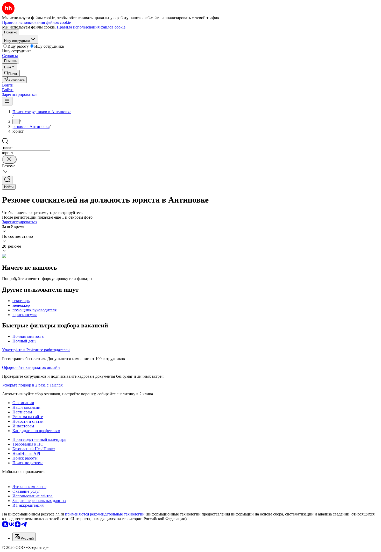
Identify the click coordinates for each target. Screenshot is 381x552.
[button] (7, 85)
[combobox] (26, 147)
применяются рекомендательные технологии (105, 514)
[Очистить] (9, 159)
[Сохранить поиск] (7, 180)
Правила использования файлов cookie (91, 27)
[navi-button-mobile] (7, 101)
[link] (11, 73)
